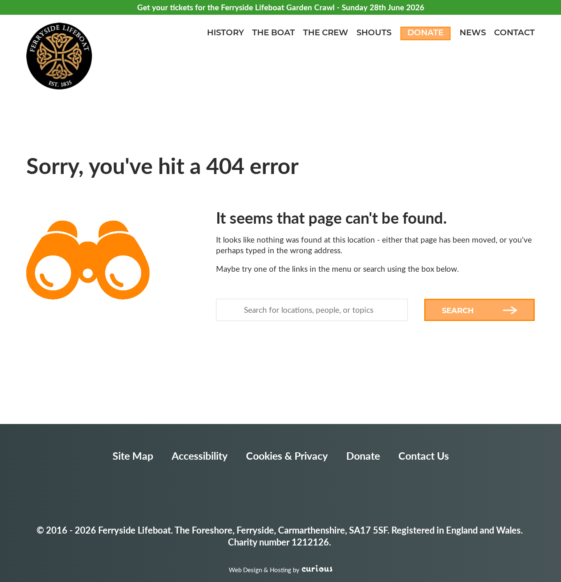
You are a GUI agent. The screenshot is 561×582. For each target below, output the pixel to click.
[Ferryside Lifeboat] (59, 57)
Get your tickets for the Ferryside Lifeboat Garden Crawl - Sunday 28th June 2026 (280, 7)
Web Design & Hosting (260, 570)
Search (458, 310)
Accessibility (200, 455)
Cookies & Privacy (287, 455)
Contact (514, 33)
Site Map (133, 455)
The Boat (273, 33)
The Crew (325, 33)
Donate (425, 33)
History (225, 33)
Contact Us (423, 455)
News (473, 33)
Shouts (373, 33)
